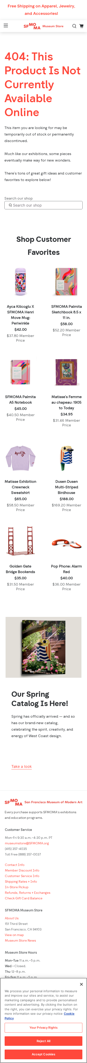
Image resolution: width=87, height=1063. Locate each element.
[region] (43, 1020)
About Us (12, 918)
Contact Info (14, 865)
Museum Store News (20, 940)
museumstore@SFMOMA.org (27, 843)
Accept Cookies (43, 1054)
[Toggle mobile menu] (5, 26)
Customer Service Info (22, 876)
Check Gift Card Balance (23, 898)
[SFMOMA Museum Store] (43, 26)
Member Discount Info (22, 870)
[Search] (74, 26)
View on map (14, 935)
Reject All (43, 1041)
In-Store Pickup (17, 887)
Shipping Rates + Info (21, 881)
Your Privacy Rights (43, 1027)
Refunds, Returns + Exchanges (27, 892)
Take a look (21, 766)
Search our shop (18, 199)
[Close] (81, 984)
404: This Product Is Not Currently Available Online (42, 85)
